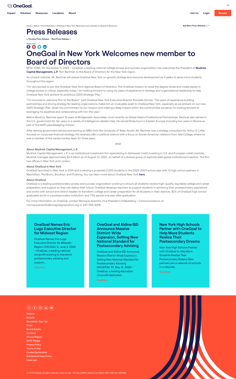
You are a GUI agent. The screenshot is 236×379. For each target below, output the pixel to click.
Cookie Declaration (36, 352)
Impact (11, 12)
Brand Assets (33, 329)
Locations (58, 12)
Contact (31, 332)
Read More (39, 267)
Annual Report (34, 336)
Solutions (25, 12)
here (142, 174)
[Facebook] (34, 308)
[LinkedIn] (46, 308)
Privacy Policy (33, 344)
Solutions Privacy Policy (39, 356)
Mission (30, 313)
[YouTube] (51, 308)
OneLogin (31, 359)
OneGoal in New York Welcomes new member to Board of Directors (87, 26)
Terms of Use (33, 348)
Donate (223, 12)
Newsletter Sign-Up (37, 321)
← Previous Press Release (37, 39)
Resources (42, 12)
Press (29, 325)
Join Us (194, 12)
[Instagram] (40, 308)
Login (206, 12)
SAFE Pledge (33, 340)
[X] (29, 308)
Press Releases (48, 26)
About (72, 12)
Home (29, 26)
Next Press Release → (61, 39)
